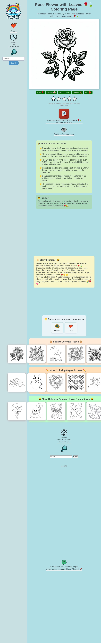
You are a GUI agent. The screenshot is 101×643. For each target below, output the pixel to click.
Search (13, 63)
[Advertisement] (64, 232)
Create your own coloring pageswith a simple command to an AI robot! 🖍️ (64, 568)
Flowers (57, 331)
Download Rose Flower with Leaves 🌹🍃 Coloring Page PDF (64, 121)
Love (71, 331)
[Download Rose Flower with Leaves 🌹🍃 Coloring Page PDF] (64, 114)
